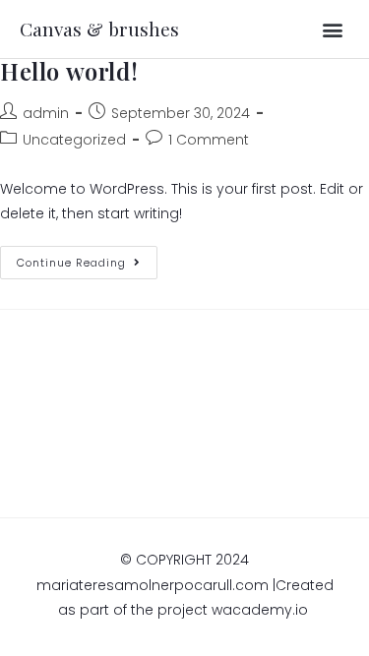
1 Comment (208, 139)
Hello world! (69, 71)
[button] (333, 29)
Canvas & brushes (99, 28)
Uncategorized (74, 139)
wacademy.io (262, 610)
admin (46, 113)
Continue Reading (87, 258)
